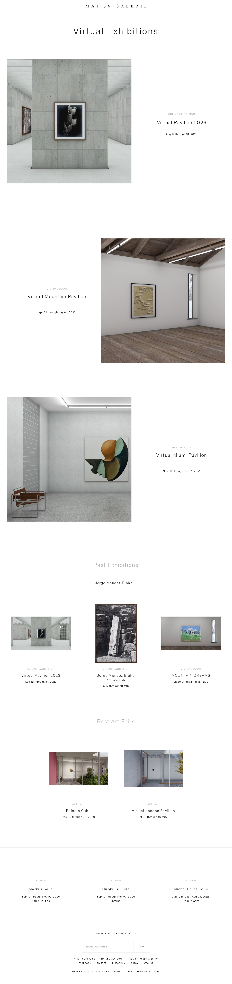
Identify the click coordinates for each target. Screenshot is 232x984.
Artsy (134, 963)
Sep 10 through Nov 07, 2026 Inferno (116, 891)
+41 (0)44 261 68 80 (83, 959)
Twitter (102, 963)
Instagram (119, 963)
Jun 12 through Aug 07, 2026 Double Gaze (191, 891)
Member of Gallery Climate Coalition (96, 972)
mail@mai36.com (111, 959)
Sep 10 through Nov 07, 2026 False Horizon (41, 891)
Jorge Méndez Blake (114, 583)
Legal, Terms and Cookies (143, 972)
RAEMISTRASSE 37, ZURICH (143, 959)
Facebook (85, 963)
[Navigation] (9, 6)
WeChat (148, 963)
